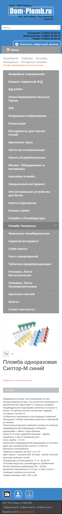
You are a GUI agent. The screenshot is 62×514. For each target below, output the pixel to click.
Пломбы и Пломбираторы (26, 218)
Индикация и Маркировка (27, 116)
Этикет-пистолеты (21, 309)
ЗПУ (11, 108)
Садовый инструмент (23, 241)
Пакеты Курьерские (22, 203)
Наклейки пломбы (21, 176)
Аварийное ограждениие (26, 74)
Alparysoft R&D (27, 512)
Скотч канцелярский (23, 256)
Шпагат (13, 301)
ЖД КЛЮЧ (15, 89)
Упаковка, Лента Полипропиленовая (22, 284)
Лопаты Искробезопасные (27, 157)
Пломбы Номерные (22, 226)
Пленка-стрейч (19, 210)
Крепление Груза (20, 142)
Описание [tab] (9, 390)
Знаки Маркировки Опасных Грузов (29, 98)
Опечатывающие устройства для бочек (29, 193)
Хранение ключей (21, 294)
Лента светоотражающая (26, 150)
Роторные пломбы (34, 62)
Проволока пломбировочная (29, 233)
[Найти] (58, 28)
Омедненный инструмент (26, 184)
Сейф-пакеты (17, 248)
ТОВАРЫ (27, 58)
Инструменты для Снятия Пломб (26, 132)
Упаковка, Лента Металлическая (20, 273)
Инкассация (17, 123)
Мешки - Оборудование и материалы (26, 167)
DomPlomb (10, 58)
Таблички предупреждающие (29, 264)
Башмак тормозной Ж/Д (25, 81)
